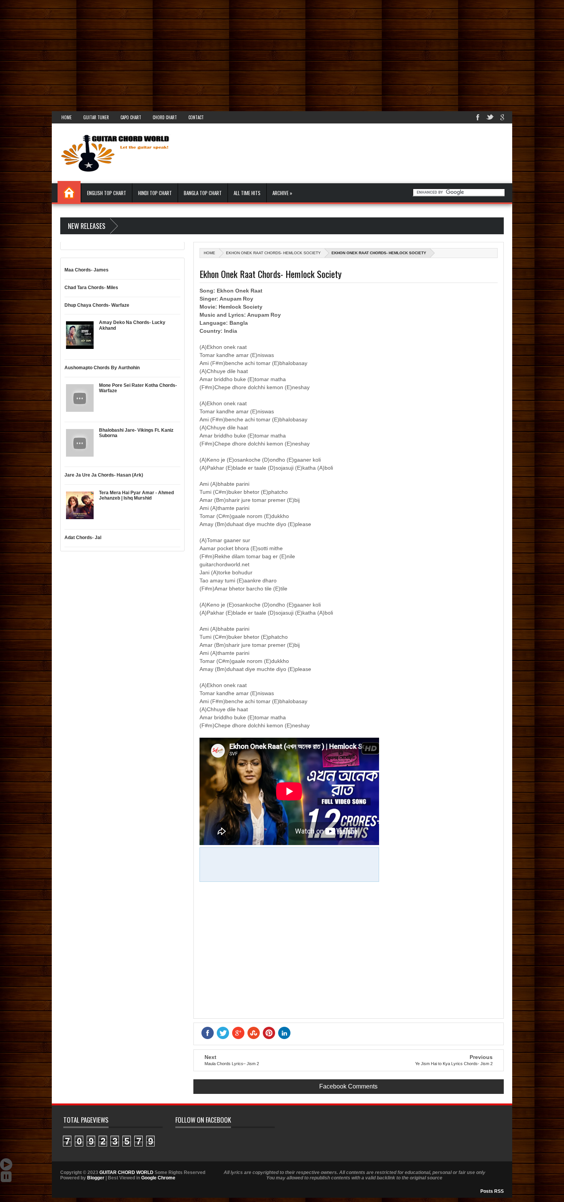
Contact (196, 117)
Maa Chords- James (86, 270)
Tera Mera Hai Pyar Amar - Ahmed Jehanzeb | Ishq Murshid (136, 495)
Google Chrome (158, 1178)
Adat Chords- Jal (82, 537)
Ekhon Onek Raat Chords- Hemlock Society (273, 253)
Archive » (282, 193)
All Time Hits (247, 193)
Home (66, 117)
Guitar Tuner (96, 117)
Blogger (95, 1178)
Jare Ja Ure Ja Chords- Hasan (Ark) (103, 475)
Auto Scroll (6, 1164)
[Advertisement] (230, 53)
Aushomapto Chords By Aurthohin (102, 367)
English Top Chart (106, 193)
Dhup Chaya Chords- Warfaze (96, 305)
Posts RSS (492, 1191)
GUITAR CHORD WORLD (126, 1172)
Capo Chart (130, 117)
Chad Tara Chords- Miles (91, 287)
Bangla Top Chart (203, 193)
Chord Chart (165, 117)
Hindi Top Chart (155, 193)
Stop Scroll (6, 1177)
